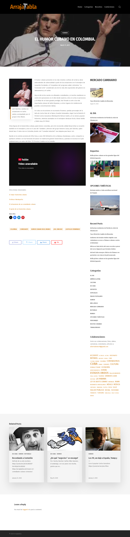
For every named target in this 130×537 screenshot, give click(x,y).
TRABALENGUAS (95, 327)
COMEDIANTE (24, 229)
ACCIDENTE (94, 355)
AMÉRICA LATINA (95, 279)
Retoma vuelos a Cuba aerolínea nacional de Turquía (103, 191)
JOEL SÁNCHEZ (58, 229)
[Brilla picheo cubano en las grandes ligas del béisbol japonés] (105, 169)
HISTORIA (92, 379)
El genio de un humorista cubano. (20, 209)
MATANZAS (111, 381)
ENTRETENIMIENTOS (95, 370)
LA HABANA (101, 378)
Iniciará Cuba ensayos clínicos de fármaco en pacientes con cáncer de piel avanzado (104, 254)
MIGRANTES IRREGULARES (98, 384)
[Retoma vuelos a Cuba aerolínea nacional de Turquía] (105, 205)
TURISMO (100, 393)
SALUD (115, 387)
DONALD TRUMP (95, 367)
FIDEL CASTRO (94, 376)
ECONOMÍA (105, 367)
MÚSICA (117, 384)
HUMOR (65, 33)
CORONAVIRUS (113, 361)
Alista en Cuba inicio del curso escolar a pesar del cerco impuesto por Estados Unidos (105, 248)
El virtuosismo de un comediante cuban (22, 204)
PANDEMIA (99, 387)
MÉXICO (110, 384)
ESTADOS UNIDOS (99, 373)
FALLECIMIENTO (114, 373)
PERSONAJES (94, 320)
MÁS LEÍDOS (94, 303)
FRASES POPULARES (96, 296)
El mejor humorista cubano (18, 195)
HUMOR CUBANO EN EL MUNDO (40, 229)
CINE (110, 358)
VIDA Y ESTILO (115, 393)
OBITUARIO (93, 387)
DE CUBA (93, 286)
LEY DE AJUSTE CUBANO (98, 382)
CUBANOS (106, 364)
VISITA (92, 395)
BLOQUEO (101, 358)
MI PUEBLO (93, 310)
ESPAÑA (104, 370)
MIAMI (117, 382)
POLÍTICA (105, 387)
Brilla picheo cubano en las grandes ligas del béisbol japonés (104, 157)
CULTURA (93, 282)
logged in (26, 509)
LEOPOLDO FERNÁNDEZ (73, 229)
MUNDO (92, 313)
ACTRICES (101, 355)
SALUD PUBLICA (97, 390)
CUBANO (100, 364)
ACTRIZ (107, 355)
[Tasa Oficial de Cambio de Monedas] (105, 94)
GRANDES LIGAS (111, 376)
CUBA (94, 364)
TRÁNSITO (93, 393)
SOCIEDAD (115, 390)
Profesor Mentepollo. (16, 199)
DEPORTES (93, 289)
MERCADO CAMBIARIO (97, 307)
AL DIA (92, 275)
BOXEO (106, 358)
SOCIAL (107, 390)
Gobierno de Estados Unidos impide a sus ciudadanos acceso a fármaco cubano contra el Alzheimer (105, 240)
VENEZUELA (108, 393)
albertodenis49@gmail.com (99, 346)
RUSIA (110, 387)
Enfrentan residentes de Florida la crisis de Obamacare (104, 119)
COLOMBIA (13, 229)
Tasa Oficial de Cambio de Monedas (101, 101)
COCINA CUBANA (94, 361)
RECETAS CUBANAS (96, 324)
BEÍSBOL (94, 358)
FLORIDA (101, 376)
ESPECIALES (94, 293)
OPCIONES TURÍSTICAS (97, 317)
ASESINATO (113, 355)
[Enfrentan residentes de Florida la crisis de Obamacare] (105, 133)
